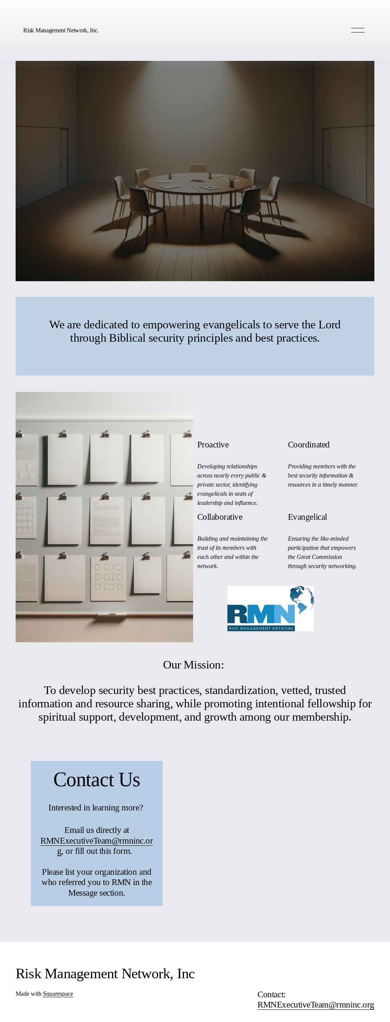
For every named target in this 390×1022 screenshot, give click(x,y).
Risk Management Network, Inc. (61, 30)
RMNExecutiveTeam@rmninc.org (315, 1004)
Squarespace (58, 993)
